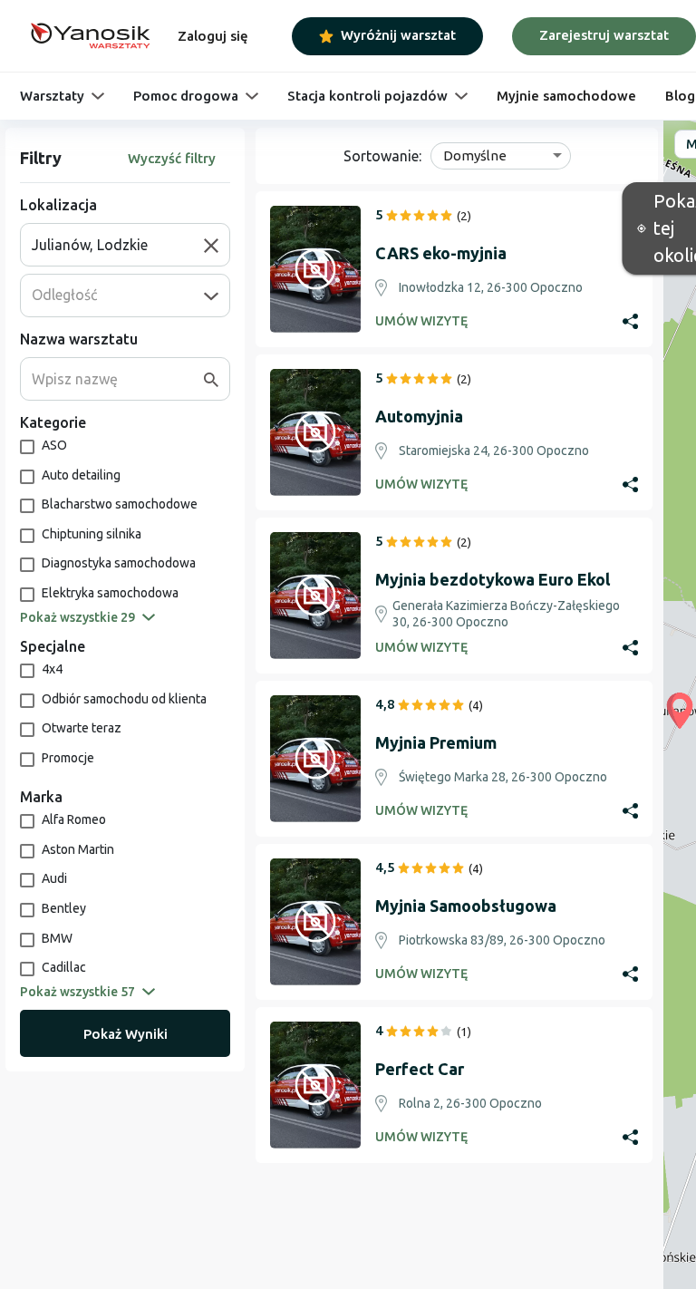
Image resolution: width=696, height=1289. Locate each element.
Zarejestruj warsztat (604, 35)
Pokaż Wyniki (125, 1034)
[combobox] (118, 245)
